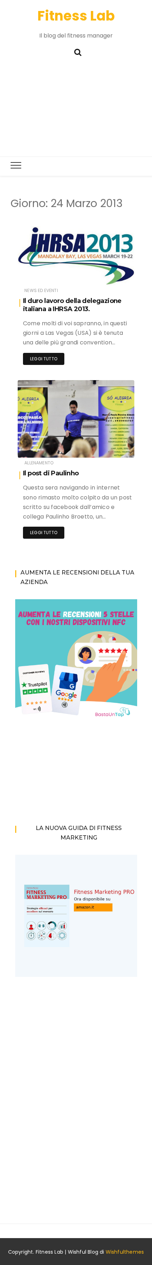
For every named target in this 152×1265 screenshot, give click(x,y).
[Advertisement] (76, 110)
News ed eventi (41, 290)
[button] (76, 255)
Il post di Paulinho (51, 473)
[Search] (77, 51)
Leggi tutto (43, 359)
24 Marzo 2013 (110, 275)
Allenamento (38, 463)
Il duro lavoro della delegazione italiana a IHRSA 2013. (72, 305)
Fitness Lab (76, 15)
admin (46, 275)
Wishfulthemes (125, 1251)
